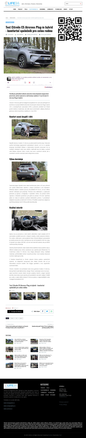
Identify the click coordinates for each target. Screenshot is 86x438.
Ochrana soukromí (63, 402)
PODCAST (43, 388)
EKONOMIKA (53, 390)
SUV (16, 318)
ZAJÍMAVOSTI (44, 392)
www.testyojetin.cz (9, 403)
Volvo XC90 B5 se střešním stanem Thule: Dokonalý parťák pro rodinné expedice (21, 340)
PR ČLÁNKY (52, 395)
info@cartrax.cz (63, 396)
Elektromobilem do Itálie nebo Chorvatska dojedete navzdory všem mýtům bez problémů (21, 356)
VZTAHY (47, 395)
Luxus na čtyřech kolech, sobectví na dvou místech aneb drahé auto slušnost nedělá (21, 348)
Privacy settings (63, 404)
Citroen (12, 318)
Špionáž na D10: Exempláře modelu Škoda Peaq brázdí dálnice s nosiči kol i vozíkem (45, 340)
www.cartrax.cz (8, 409)
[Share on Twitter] (47, 311)
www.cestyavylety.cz (9, 406)
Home (7, 17)
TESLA (47, 388)
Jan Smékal (20, 34)
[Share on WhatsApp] (51, 311)
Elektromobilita (12, 17)
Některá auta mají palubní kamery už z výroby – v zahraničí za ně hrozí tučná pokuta (46, 364)
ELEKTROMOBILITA (45, 390)
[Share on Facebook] (43, 311)
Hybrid (21, 318)
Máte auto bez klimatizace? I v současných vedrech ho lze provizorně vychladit (45, 356)
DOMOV (42, 395)
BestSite (50, 435)
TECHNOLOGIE (51, 392)
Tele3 (60, 435)
